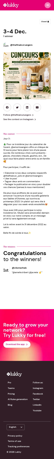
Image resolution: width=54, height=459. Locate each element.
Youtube (37, 410)
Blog (10, 404)
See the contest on (20, 119)
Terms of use (14, 441)
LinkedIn (37, 404)
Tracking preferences (18, 446)
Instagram (38, 388)
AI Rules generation (18, 399)
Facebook (38, 393)
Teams (11, 388)
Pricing (11, 393)
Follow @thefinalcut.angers (18, 115)
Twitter (36, 399)
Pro (9, 382)
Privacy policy (15, 435)
